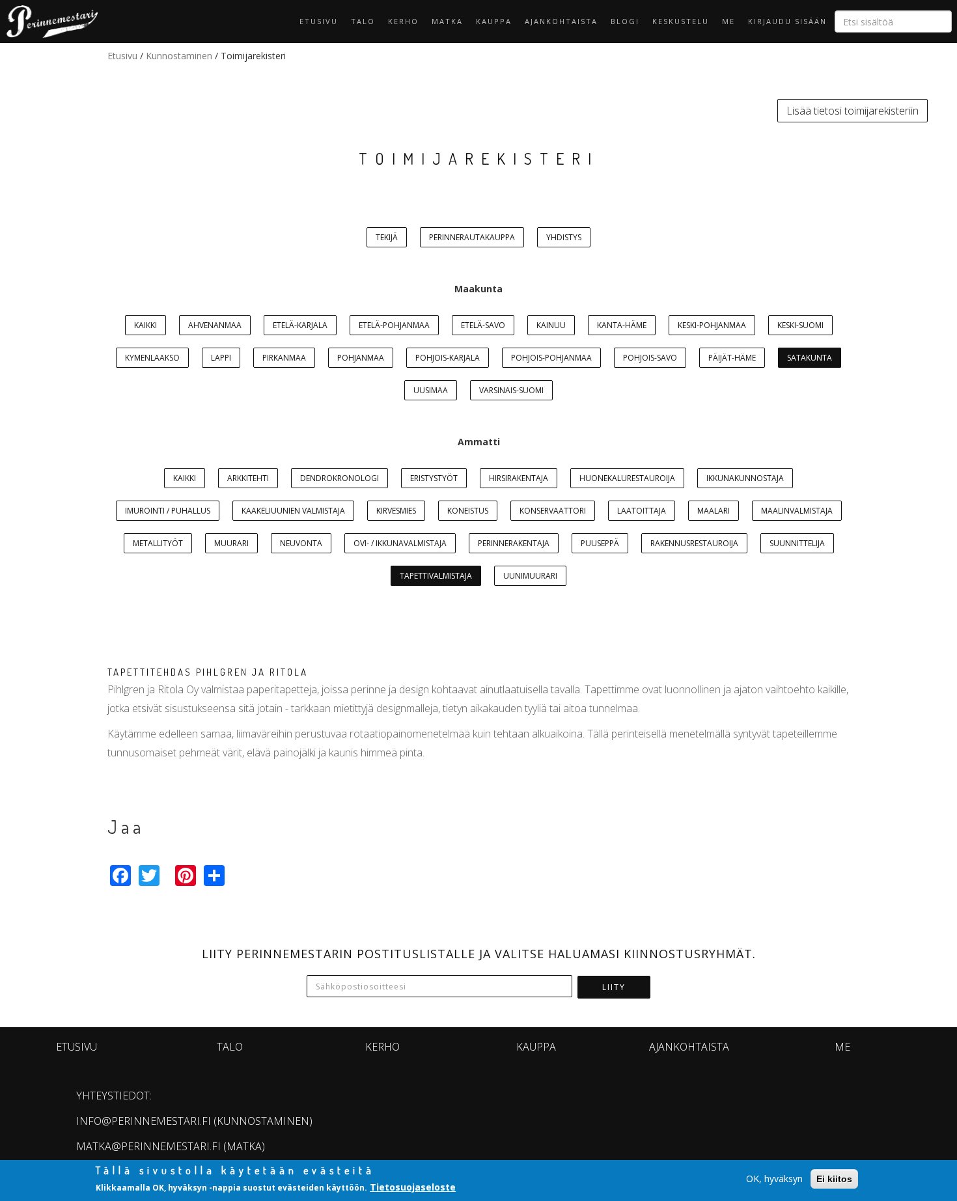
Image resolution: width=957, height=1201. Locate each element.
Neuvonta (301, 543)
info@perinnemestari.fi (143, 1121)
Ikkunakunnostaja (745, 478)
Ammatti (479, 441)
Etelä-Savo (483, 325)
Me (728, 21)
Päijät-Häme (732, 357)
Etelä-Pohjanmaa (394, 325)
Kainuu (551, 325)
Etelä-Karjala (300, 325)
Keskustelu (680, 21)
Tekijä (387, 237)
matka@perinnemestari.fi (148, 1146)
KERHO (403, 21)
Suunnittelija (797, 543)
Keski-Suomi (800, 325)
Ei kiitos (834, 1179)
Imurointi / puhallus (167, 510)
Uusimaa (430, 390)
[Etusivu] (49, 21)
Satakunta (809, 357)
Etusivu (318, 21)
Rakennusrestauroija (694, 543)
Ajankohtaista (561, 21)
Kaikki (145, 325)
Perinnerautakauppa (472, 237)
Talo (363, 21)
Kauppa (494, 21)
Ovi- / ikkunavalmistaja (400, 543)
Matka (447, 21)
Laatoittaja (641, 510)
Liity (614, 987)
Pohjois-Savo (650, 357)
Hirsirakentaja (518, 478)
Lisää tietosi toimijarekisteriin (852, 111)
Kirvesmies (396, 510)
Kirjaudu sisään (787, 21)
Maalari (713, 510)
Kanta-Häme (621, 325)
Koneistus (467, 510)
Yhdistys (563, 237)
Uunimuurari (530, 575)
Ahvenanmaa (215, 325)
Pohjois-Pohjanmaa (551, 357)
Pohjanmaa (360, 357)
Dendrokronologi (339, 478)
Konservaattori (553, 510)
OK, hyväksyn (774, 1178)
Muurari (231, 543)
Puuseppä (600, 543)
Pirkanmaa (284, 357)
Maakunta (478, 289)
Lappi (221, 357)
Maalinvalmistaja (797, 510)
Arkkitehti (248, 478)
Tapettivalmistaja (436, 575)
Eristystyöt (434, 478)
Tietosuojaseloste (413, 1187)
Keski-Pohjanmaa (712, 325)
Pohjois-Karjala (447, 357)
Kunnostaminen (179, 55)
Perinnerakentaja (513, 543)
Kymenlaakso (152, 357)
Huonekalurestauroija (627, 478)
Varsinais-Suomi (511, 390)
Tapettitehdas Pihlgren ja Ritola (207, 672)
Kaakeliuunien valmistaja (293, 510)
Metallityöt (158, 543)
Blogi (625, 21)
